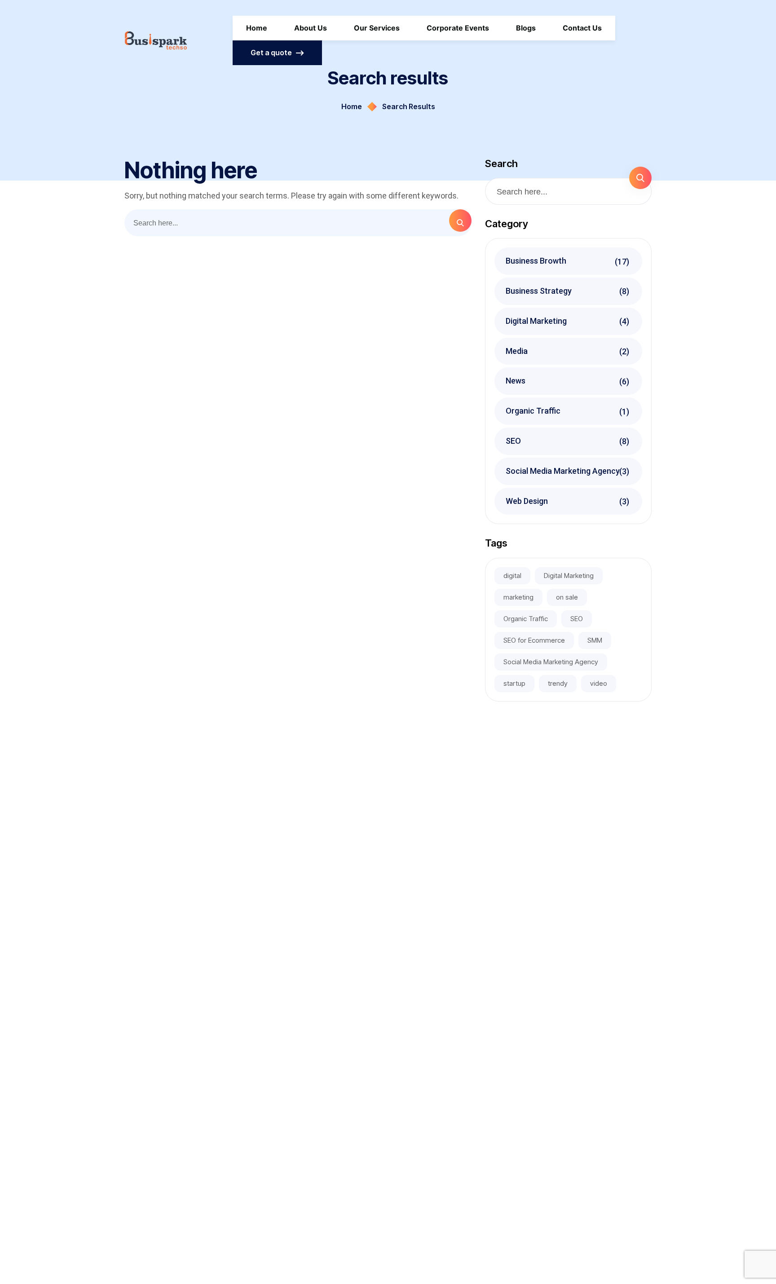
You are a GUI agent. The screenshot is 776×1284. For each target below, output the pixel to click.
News (568, 381)
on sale (567, 597)
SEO (568, 441)
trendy (558, 683)
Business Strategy (568, 291)
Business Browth (568, 261)
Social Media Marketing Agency (568, 471)
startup (514, 683)
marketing (518, 597)
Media (568, 351)
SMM (594, 640)
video (598, 683)
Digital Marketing (568, 321)
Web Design (568, 501)
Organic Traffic (568, 411)
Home (351, 106)
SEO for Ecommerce (534, 640)
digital (512, 575)
